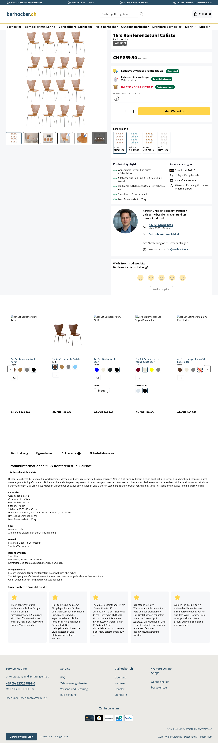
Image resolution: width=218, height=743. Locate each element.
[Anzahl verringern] (116, 111)
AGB (160, 736)
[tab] (11, 302)
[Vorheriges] (10, 368)
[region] (109, 369)
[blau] (96, 369)
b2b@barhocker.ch (178, 249)
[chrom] (138, 390)
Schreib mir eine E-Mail (164, 234)
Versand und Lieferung (74, 689)
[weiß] (151, 390)
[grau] (27, 369)
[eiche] (20, 369)
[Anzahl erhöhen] (133, 111)
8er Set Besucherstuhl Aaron (23, 361)
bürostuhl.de (159, 687)
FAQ (62, 677)
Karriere (120, 683)
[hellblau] (75, 367)
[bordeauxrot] (138, 369)
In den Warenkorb (174, 111)
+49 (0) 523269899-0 (161, 225)
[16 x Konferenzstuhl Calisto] (56, 79)
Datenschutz (191, 736)
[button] (116, 98)
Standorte (121, 695)
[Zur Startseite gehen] (22, 14)
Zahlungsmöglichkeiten (74, 683)
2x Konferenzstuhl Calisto (66, 359)
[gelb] (151, 369)
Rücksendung (68, 695)
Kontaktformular (36, 698)
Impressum (206, 736)
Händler (119, 689)
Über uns (120, 677)
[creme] (103, 369)
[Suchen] (141, 14)
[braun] (55, 367)
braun (103, 391)
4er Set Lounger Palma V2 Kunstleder (191, 361)
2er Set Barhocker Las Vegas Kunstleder (147, 361)
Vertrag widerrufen (21, 737)
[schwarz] (33, 369)
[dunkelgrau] (110, 369)
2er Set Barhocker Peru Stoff (106, 361)
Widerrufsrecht (173, 736)
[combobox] (119, 14)
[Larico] (120, 43)
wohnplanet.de (160, 682)
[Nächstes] (207, 368)
